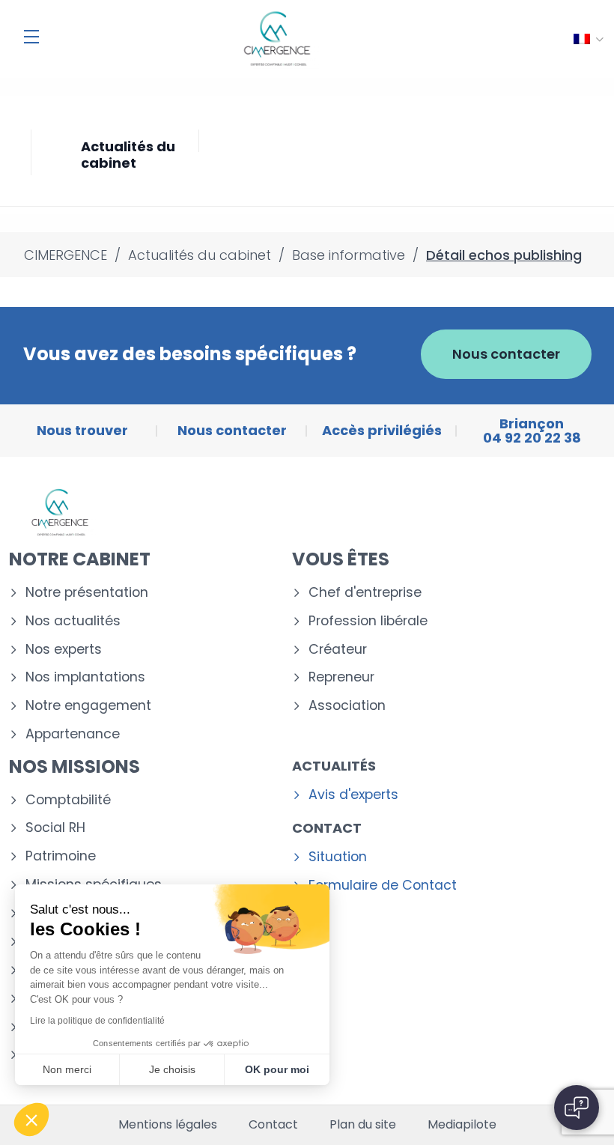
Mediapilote (462, 1125)
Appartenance (72, 734)
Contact (327, 827)
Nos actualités (73, 621)
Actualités (334, 765)
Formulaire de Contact (382, 885)
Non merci (67, 1069)
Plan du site (362, 1125)
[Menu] (31, 36)
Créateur (337, 649)
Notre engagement (88, 705)
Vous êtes (340, 559)
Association (347, 705)
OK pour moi (277, 1069)
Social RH (55, 827)
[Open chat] (576, 1107)
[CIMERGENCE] (277, 39)
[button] (31, 1120)
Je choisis (172, 1069)
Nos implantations (85, 677)
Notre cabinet (80, 559)
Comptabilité (68, 800)
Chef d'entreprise (365, 592)
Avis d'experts (353, 795)
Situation (337, 857)
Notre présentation (86, 592)
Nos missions (74, 766)
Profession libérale (368, 621)
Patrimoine (60, 856)
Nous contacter (506, 353)
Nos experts (63, 649)
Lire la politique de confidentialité (97, 1020)
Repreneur (341, 677)
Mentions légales (167, 1125)
